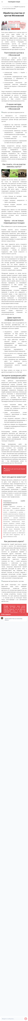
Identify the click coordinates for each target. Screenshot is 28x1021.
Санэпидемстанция (14, 1)
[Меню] (2, 1)
